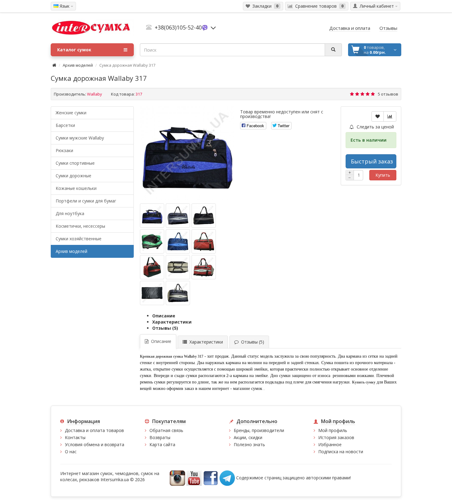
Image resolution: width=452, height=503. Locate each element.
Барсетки (65, 125)
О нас (71, 451)
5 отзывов (388, 94)
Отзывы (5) (165, 328)
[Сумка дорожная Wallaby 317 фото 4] (178, 241)
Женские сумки (71, 113)
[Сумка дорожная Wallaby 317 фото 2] (204, 215)
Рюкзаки (64, 150)
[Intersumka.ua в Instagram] (177, 478)
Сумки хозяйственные (78, 239)
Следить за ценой (374, 127)
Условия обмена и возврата (94, 444)
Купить (382, 175)
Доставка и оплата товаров (94, 430)
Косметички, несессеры (80, 226)
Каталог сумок (74, 50)
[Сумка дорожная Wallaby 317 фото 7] (178, 267)
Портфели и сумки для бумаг (86, 201)
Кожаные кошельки (76, 188)
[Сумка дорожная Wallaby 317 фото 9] (152, 293)
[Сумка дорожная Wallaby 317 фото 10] (178, 293)
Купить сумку (363, 382)
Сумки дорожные (73, 176)
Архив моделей (78, 65)
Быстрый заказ (372, 161)
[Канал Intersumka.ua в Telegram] (227, 478)
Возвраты (159, 437)
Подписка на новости (340, 451)
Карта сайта (162, 444)
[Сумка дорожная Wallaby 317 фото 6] (152, 267)
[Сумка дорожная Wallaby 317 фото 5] (204, 241)
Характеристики (172, 322)
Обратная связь (166, 430)
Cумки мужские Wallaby (80, 138)
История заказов (336, 437)
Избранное (330, 444)
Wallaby (94, 94)
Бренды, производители (259, 430)
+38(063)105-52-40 (178, 27)
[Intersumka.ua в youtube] (194, 478)
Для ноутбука (70, 213)
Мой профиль (332, 430)
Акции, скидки (248, 437)
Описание (163, 316)
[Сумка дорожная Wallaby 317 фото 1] (178, 215)
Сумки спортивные (75, 163)
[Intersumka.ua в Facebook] (210, 478)
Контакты (75, 437)
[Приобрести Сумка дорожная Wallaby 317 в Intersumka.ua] (187, 153)
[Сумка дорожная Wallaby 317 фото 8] (204, 267)
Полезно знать (249, 444)
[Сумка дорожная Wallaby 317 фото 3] (152, 241)
